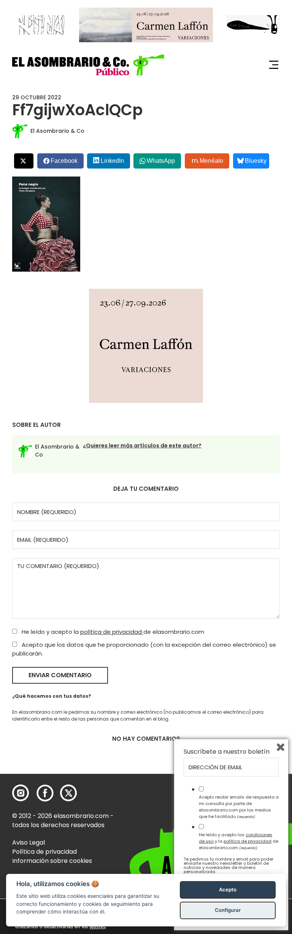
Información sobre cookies (52, 860)
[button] (88, 64)
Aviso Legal (28, 842)
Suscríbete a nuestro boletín (227, 752)
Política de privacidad (44, 851)
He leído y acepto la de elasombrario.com (112, 632)
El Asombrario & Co (57, 131)
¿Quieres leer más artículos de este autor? (142, 445)
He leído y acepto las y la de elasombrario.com (238, 841)
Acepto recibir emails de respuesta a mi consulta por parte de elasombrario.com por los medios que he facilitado (239, 806)
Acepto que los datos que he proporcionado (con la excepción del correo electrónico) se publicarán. (144, 649)
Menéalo (211, 161)
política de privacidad (111, 632)
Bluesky (256, 161)
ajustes (97, 926)
